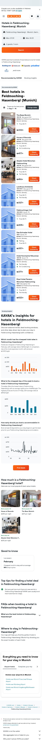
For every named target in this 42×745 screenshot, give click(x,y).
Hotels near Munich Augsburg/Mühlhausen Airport (20, 688)
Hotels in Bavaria (20, 707)
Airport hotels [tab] (10, 667)
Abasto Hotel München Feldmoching (26, 162)
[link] (21, 467)
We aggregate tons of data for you (16, 735)
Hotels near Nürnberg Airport (15, 684)
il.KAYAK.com (10, 705)
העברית (19, 10)
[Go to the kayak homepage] (14, 16)
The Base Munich (24, 115)
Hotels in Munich (33, 707)
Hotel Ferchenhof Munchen (28, 256)
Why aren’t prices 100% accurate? (16, 739)
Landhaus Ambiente (25, 187)
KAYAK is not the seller (11, 731)
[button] (39, 9)
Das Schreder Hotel (24, 232)
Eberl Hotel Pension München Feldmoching (26, 280)
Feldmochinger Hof (24, 210)
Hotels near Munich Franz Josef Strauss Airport (19, 680)
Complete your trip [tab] (25, 667)
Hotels (19, 705)
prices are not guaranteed (10, 725)
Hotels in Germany (7, 707)
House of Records (24, 137)
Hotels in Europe (28, 705)
